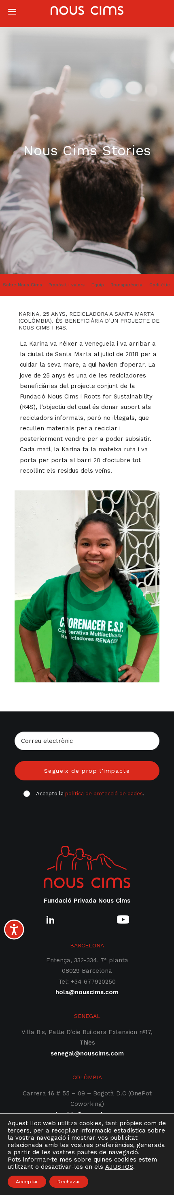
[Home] (87, 867)
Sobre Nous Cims (22, 285)
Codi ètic (159, 285)
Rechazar (68, 1182)
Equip (97, 285)
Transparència (126, 285)
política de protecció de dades (104, 793)
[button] (50, 923)
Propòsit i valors (67, 285)
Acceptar (27, 1182)
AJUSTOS (119, 1166)
